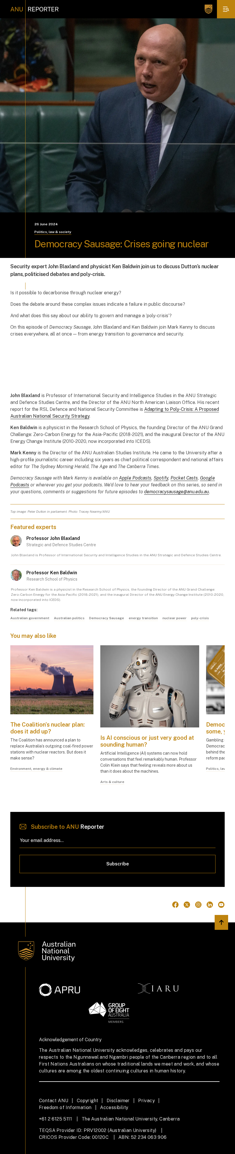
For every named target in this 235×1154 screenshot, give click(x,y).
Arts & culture (112, 782)
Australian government (29, 618)
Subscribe (117, 864)
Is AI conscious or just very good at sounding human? (147, 741)
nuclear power (174, 618)
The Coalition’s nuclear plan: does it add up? (47, 728)
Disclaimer (118, 1100)
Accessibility (114, 1107)
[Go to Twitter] (186, 904)
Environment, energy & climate (36, 769)
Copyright (87, 1100)
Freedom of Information (65, 1107)
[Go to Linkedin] (209, 904)
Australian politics (69, 618)
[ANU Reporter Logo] (34, 9)
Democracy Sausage (106, 618)
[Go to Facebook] (175, 904)
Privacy (146, 1100)
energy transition (143, 618)
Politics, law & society (52, 232)
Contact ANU (53, 1100)
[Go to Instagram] (198, 904)
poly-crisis (200, 618)
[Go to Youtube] (221, 904)
